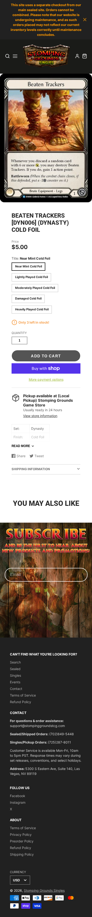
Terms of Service (23, 695)
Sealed (15, 669)
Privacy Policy (21, 834)
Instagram (17, 802)
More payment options (46, 379)
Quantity (19, 333)
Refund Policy (20, 702)
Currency (18, 872)
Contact (16, 689)
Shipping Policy (22, 854)
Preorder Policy (21, 841)
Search (15, 662)
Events (15, 682)
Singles (15, 675)
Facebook (17, 796)
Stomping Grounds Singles (44, 890)
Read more (21, 446)
